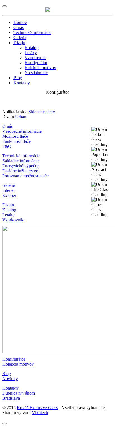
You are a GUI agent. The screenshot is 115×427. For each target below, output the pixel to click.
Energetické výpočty (20, 165)
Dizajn (19, 42)
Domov (20, 22)
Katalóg (32, 47)
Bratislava (11, 398)
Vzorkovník (35, 57)
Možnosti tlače (15, 136)
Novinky (10, 378)
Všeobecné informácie (22, 131)
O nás (18, 27)
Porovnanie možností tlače (25, 175)
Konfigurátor (36, 62)
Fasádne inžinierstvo (20, 170)
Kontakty (21, 82)
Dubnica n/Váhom (18, 393)
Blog (17, 77)
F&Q (6, 146)
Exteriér (9, 195)
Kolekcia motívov (40, 67)
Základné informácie (20, 160)
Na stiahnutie (36, 72)
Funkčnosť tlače (16, 141)
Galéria (19, 37)
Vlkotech (40, 412)
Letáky (31, 52)
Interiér (8, 190)
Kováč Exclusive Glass (37, 407)
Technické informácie (32, 32)
